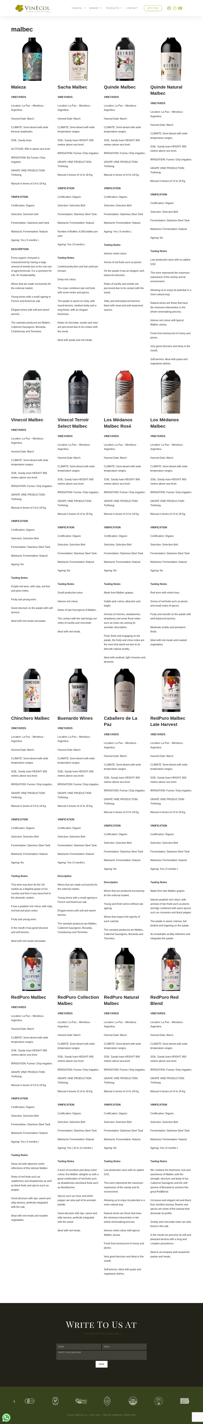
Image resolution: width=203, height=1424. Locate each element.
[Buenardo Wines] (78, 690)
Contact (132, 8)
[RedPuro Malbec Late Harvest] (171, 690)
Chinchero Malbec (30, 718)
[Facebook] (169, 8)
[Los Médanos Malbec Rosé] (125, 392)
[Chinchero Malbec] (32, 690)
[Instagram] (174, 8)
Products (112, 8)
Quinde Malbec (120, 87)
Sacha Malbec (72, 87)
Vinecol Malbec (27, 419)
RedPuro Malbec (28, 997)
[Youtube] (180, 8)
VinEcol (77, 8)
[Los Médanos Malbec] (171, 392)
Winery (94, 8)
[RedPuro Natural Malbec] (125, 969)
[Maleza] (32, 59)
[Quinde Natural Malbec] (171, 59)
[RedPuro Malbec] (32, 969)
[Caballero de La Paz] (125, 690)
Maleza (18, 87)
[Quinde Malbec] (125, 59)
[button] (14, 1401)
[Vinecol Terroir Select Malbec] (78, 392)
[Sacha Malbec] (78, 59)
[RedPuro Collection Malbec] (78, 969)
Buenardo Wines (75, 718)
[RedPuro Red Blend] (171, 969)
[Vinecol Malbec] (32, 392)
